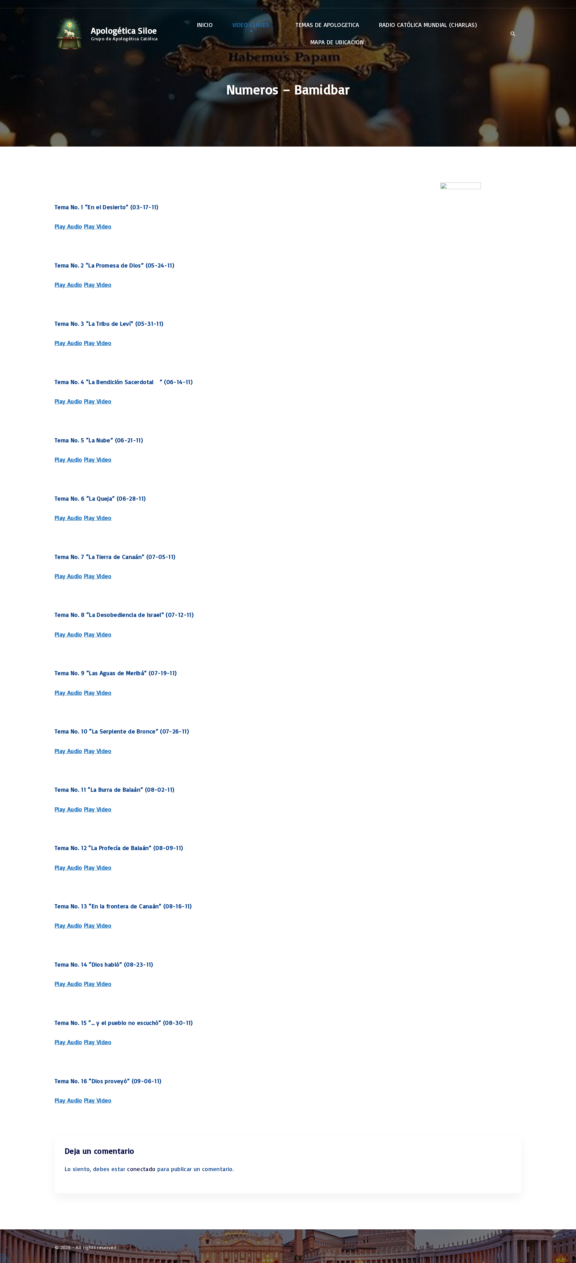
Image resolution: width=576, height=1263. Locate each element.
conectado (141, 1168)
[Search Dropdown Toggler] (512, 34)
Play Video (98, 226)
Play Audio (68, 226)
